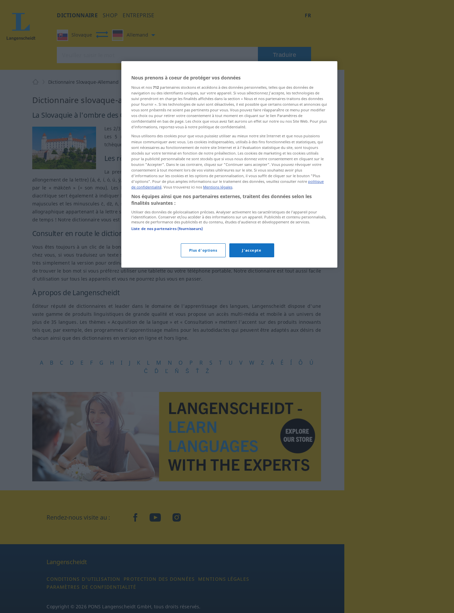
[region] (229, 164)
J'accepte (251, 250)
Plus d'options (203, 250)
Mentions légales (217, 186)
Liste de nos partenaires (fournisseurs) (167, 228)
